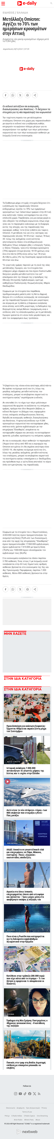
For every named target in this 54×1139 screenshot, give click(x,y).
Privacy (44, 1108)
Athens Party (29, 1120)
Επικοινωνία (10, 1108)
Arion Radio (18, 1120)
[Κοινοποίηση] (35, 95)
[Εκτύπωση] (27, 95)
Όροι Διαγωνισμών (33, 1108)
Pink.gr (7, 1116)
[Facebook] (5, 95)
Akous (38, 1120)
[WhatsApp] (13, 95)
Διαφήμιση (21, 1108)
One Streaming (42, 1116)
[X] (20, 95)
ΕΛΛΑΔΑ (22, 12)
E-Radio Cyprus (29, 1116)
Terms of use (27, 1112)
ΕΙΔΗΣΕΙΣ (8, 12)
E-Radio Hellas (17, 1116)
